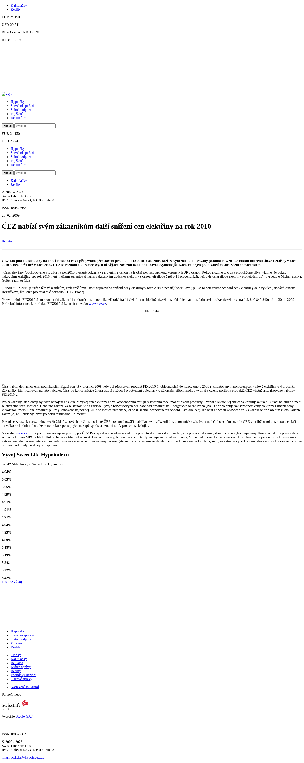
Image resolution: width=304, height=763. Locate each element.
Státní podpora (21, 110)
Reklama (17, 663)
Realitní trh (18, 118)
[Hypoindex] (7, 94)
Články (16, 655)
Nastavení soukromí (25, 687)
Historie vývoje (12, 582)
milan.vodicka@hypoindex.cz (23, 757)
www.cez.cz (97, 303)
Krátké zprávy (21, 667)
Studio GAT (24, 716)
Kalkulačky (19, 5)
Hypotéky (18, 102)
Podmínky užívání (23, 675)
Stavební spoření (22, 106)
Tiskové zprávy (21, 679)
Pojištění (17, 114)
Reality (16, 9)
